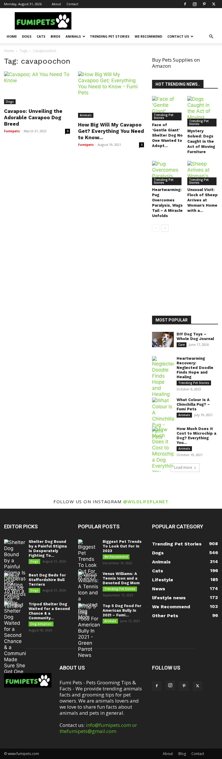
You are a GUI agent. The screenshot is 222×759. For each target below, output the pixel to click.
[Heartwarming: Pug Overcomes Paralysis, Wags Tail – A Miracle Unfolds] (167, 173)
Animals (73, 36)
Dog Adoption (41, 624)
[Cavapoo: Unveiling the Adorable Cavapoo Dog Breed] (37, 87)
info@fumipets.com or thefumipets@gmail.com (98, 728)
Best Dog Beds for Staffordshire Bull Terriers (47, 580)
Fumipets (12, 131)
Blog (182, 753)
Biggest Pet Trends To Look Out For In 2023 (122, 546)
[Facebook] (185, 4)
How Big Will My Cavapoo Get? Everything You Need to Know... (111, 131)
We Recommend (148, 36)
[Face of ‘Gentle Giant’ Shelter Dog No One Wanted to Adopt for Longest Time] (167, 108)
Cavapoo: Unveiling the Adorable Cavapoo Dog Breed (33, 117)
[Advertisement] (187, 275)
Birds (55, 36)
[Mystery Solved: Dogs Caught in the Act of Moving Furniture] (202, 111)
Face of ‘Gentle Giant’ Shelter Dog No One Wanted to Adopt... (167, 135)
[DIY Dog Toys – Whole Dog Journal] (163, 339)
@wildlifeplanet (146, 501)
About (56, 4)
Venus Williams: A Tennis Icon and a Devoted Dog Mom (121, 578)
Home (12, 36)
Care (181, 345)
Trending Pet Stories (110, 36)
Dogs (27, 36)
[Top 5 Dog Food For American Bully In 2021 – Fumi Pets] (89, 631)
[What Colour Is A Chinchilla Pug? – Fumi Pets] (163, 419)
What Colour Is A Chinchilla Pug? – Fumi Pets (193, 404)
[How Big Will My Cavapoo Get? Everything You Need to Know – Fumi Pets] (111, 94)
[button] (211, 36)
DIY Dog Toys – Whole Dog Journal (195, 336)
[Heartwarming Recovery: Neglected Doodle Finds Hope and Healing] (163, 376)
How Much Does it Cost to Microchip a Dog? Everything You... (196, 436)
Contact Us (178, 36)
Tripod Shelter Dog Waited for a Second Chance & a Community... (49, 611)
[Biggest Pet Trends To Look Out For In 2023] (89, 559)
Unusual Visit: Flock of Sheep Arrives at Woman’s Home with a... (202, 200)
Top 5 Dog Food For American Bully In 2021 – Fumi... (122, 610)
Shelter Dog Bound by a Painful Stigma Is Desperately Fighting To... (48, 548)
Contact (72, 4)
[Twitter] (213, 4)
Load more (183, 467)
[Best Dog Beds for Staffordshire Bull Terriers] (15, 591)
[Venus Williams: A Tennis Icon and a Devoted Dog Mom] (89, 595)
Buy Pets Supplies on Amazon (176, 62)
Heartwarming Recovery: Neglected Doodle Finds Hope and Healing (195, 367)
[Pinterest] (204, 4)
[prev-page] (155, 228)
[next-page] (165, 228)
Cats (41, 36)
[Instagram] (194, 4)
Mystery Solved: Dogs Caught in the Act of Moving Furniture (201, 141)
